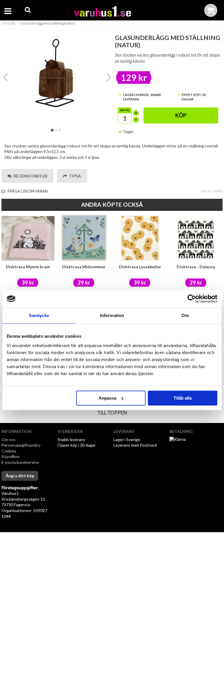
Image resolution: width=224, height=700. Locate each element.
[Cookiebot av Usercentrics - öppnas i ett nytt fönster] (191, 298)
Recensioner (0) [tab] (29, 175)
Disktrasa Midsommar (84, 266)
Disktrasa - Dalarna (196, 266)
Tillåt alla (183, 398)
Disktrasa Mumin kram (28, 266)
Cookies (8, 450)
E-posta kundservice (20, 462)
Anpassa (107, 398)
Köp (180, 115)
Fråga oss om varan (27, 191)
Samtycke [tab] (39, 315)
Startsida (8, 23)
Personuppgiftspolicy (21, 445)
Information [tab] (112, 315)
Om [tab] (185, 315)
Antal (125, 110)
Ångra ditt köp (20, 475)
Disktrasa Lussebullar (140, 266)
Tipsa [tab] (74, 175)
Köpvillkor (10, 456)
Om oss (8, 439)
